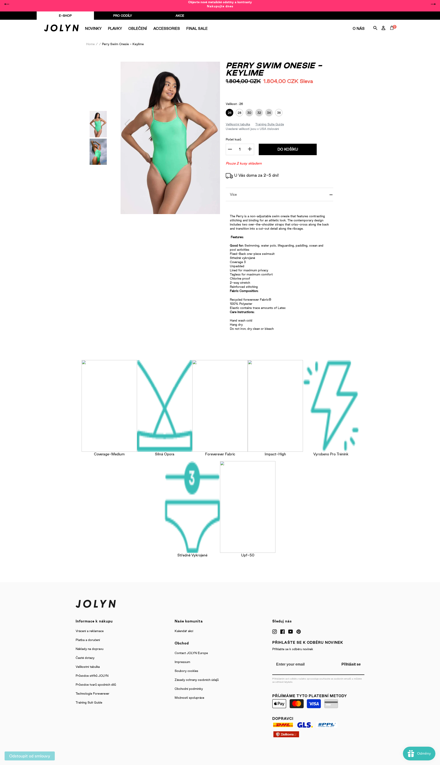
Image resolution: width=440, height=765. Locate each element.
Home (90, 44)
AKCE (180, 15)
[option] (220, 4)
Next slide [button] (433, 4)
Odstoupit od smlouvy (29, 756)
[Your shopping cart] (393, 33)
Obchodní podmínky (189, 688)
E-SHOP (65, 15)
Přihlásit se (351, 664)
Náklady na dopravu (89, 648)
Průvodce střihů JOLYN (92, 675)
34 (268, 112)
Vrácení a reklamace (90, 631)
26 (228, 112)
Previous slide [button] (7, 4)
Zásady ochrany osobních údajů (197, 679)
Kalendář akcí (184, 631)
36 (278, 112)
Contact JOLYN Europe (191, 653)
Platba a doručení (88, 639)
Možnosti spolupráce (189, 697)
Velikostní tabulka (238, 124)
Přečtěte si (273, 90)
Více (233, 194)
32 (258, 112)
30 (248, 112)
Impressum (182, 661)
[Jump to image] (98, 136)
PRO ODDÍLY (122, 15)
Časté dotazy (85, 657)
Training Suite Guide (269, 124)
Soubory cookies (186, 670)
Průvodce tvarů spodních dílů (96, 684)
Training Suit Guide (89, 702)
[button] (127, 124)
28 (238, 112)
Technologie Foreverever (92, 693)
